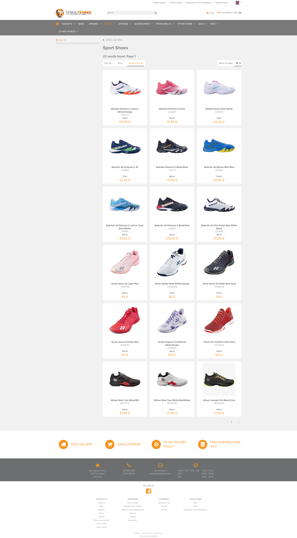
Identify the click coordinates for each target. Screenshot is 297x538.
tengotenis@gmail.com (160, 473)
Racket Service (159, 3)
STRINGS (123, 23)
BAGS (81, 23)
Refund (133, 513)
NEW (212, 23)
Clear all (61, 40)
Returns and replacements (133, 510)
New (196, 506)
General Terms (221, 3)
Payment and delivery (133, 506)
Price (120, 63)
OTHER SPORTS (67, 31)
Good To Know (176, 3)
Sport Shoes (117, 40)
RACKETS (67, 23)
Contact (164, 510)
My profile (133, 520)
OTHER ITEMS (184, 23)
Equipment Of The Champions (198, 3)
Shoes (101, 513)
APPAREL (94, 23)
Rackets (101, 503)
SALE (201, 23)
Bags (101, 506)
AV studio (153, 536)
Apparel (101, 510)
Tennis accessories (101, 520)
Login (212, 12)
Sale (195, 503)
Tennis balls (101, 524)
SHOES (108, 23)
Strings (101, 517)
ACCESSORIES (141, 23)
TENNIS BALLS (163, 23)
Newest (134, 63)
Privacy (133, 517)
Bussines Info (164, 503)
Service (164, 506)
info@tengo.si (160, 470)
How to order (132, 503)
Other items (101, 527)
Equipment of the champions (196, 510)
